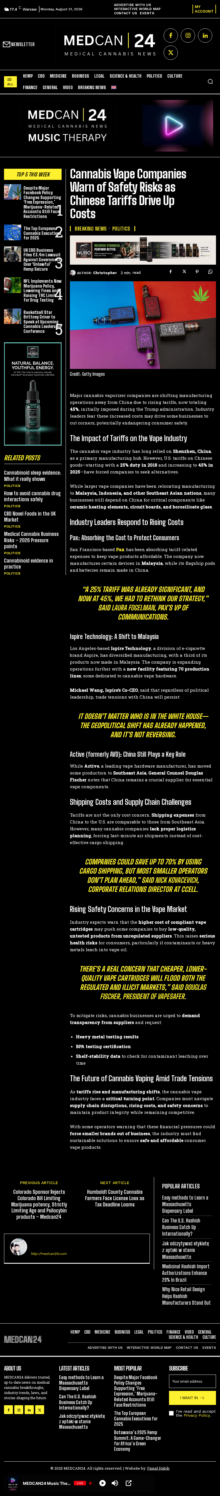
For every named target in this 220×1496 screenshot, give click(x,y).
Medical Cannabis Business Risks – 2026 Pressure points (31, 540)
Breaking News (91, 228)
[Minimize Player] (141, 1483)
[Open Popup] (129, 1483)
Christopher (105, 273)
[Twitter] (171, 53)
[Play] (103, 1483)
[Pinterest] (197, 272)
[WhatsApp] (210, 272)
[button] (210, 81)
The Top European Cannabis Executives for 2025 (42, 233)
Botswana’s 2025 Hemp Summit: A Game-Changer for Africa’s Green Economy (137, 1441)
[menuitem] (113, 87)
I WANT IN (189, 1397)
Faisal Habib (158, 1468)
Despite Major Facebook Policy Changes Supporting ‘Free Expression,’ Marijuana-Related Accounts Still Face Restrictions (42, 202)
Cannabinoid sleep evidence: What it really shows (32, 475)
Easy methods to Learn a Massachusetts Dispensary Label (185, 1204)
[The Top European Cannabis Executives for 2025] (12, 232)
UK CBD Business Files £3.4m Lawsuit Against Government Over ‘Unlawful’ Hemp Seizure (42, 259)
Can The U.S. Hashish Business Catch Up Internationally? (181, 1227)
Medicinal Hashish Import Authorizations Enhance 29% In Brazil (186, 1273)
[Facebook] (171, 35)
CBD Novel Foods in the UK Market (30, 516)
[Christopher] (73, 273)
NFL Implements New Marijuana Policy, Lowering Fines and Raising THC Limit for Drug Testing (42, 290)
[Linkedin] (205, 35)
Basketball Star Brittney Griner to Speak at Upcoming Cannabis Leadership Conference (42, 322)
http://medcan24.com (48, 1254)
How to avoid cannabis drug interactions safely (32, 496)
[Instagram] (188, 35)
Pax (120, 549)
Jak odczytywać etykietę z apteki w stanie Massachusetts (185, 1250)
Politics (12, 485)
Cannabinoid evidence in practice (28, 563)
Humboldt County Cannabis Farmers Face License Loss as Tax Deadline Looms (114, 1198)
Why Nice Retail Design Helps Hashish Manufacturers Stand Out (186, 1296)
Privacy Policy (197, 1415)
